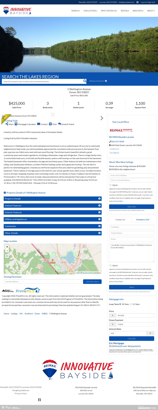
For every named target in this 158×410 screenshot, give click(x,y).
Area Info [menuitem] (137, 11)
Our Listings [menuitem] (90, 11)
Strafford (29, 313)
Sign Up (151, 2)
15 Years (136, 304)
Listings (14, 313)
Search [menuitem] (75, 11)
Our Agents (114, 152)
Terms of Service (143, 291)
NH (21, 313)
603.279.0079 (92, 2)
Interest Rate (115, 329)
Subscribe (132, 206)
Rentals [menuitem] (125, 11)
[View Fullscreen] (7, 256)
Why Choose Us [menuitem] (108, 11)
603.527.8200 (111, 2)
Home (6, 313)
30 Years (125, 304)
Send (131, 287)
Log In (143, 2)
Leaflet (78, 273)
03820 (44, 313)
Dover (37, 313)
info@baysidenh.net (126, 2)
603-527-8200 (117, 141)
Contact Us (114, 149)
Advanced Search (96, 81)
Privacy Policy (118, 201)
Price (111, 311)
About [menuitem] (150, 11)
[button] (84, 81)
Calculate (132, 338)
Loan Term (114, 304)
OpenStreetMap (87, 273)
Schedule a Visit (142, 219)
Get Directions (92, 281)
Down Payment (116, 320)
